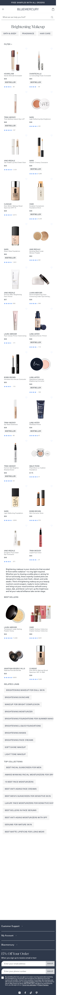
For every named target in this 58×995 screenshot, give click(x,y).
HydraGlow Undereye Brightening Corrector (36, 380)
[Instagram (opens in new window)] (19, 992)
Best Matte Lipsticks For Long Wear (24, 832)
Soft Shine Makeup (15, 747)
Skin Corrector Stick (36, 513)
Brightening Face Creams (19, 740)
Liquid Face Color (35, 553)
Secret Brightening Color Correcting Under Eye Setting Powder (39, 295)
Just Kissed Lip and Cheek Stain (15, 162)
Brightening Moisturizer (19, 711)
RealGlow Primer (35, 424)
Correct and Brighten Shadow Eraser (11, 469)
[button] (53, 9)
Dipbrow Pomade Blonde (12, 670)
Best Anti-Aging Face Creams (21, 789)
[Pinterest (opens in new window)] (36, 992)
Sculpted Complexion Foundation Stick (36, 207)
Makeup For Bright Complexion (22, 704)
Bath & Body (10, 33)
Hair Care (45, 33)
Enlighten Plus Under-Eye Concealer (11, 553)
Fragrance (28, 33)
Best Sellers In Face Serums (21, 810)
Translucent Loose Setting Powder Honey (13, 630)
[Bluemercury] (28, 9)
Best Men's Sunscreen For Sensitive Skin (28, 796)
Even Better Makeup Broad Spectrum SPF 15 (13, 207)
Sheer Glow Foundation (12, 251)
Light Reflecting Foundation (13, 513)
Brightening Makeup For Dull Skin (25, 690)
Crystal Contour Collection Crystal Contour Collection (38, 630)
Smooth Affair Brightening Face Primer (13, 295)
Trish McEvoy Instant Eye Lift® (14, 119)
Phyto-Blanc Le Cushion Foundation (37, 469)
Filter (8, 44)
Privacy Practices (29, 982)
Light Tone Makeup (15, 754)
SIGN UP (50, 963)
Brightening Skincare (17, 697)
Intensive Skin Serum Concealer (15, 379)
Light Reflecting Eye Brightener (40, 119)
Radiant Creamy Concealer (38, 162)
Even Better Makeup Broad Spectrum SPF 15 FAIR (38, 671)
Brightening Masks (15, 733)
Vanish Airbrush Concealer (13, 76)
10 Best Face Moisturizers (19, 782)
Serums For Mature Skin (18, 824)
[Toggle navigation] (3, 9)
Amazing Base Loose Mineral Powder (36, 252)
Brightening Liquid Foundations (23, 726)
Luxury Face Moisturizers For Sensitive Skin (29, 803)
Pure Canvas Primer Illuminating (15, 336)
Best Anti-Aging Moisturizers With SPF (26, 817)
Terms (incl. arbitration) (29, 985)
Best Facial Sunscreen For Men (23, 767)
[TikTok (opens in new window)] (31, 992)
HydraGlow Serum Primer (38, 336)
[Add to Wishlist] (26, 48)
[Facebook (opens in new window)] (25, 992)
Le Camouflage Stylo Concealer (40, 76)
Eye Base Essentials (11, 424)
